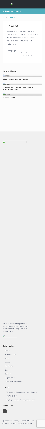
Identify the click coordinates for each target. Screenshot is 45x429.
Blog (6, 370)
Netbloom (29, 423)
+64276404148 (11, 396)
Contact (8, 374)
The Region (9, 366)
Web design (17, 423)
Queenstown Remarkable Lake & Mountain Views (18, 89)
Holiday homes (10, 354)
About (7, 358)
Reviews (8, 362)
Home (5, 17)
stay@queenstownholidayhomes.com (20, 400)
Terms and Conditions (13, 382)
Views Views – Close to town (16, 79)
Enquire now (9, 378)
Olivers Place (9, 98)
